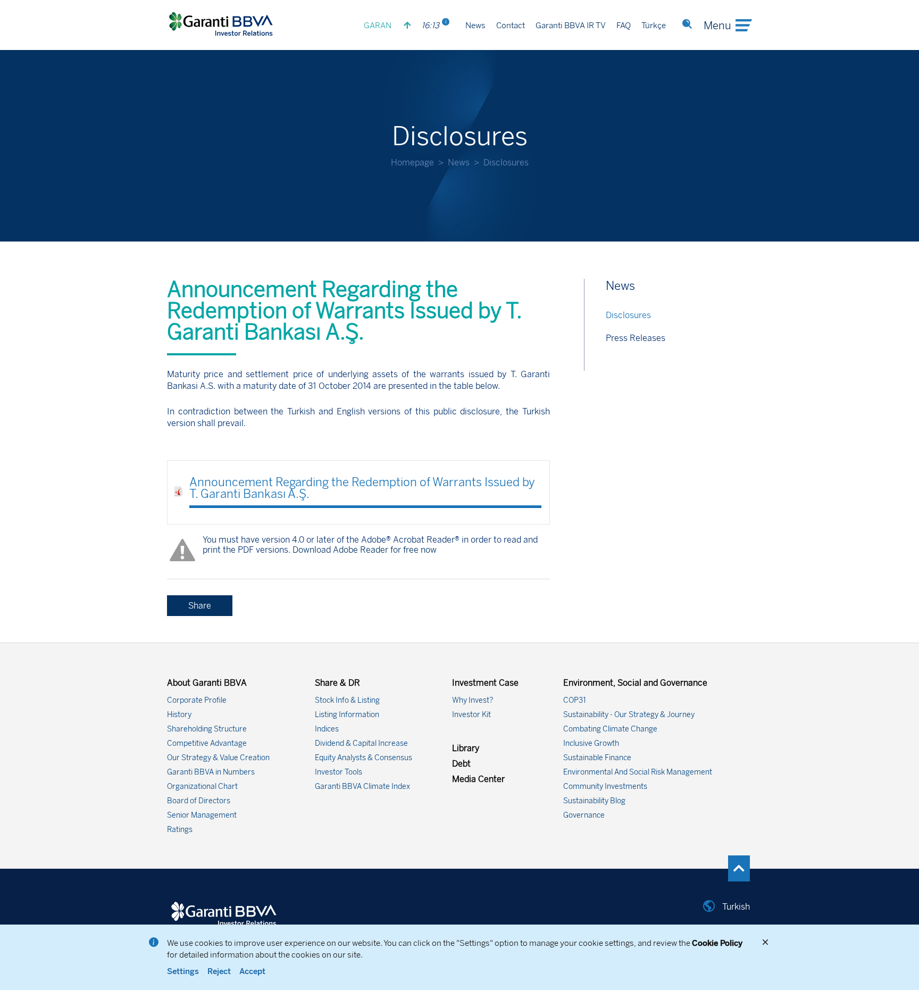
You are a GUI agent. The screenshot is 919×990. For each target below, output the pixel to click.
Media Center (478, 779)
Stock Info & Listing (347, 700)
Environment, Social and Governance (635, 683)
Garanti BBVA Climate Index (362, 786)
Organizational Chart (202, 786)
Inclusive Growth (591, 743)
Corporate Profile (197, 700)
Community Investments (605, 786)
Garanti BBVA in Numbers (211, 772)
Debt (461, 764)
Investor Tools (338, 772)
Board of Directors (198, 800)
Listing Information (347, 714)
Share (199, 606)
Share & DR (337, 683)
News (475, 25)
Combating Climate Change (610, 729)
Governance (584, 815)
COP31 (574, 700)
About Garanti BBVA (207, 683)
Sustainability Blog (594, 800)
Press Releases (635, 338)
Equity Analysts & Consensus (363, 757)
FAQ (623, 25)
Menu (717, 25)
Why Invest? (473, 700)
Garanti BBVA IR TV (571, 25)
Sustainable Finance (597, 757)
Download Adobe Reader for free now (363, 550)
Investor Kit (471, 714)
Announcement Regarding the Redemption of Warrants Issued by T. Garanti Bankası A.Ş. (362, 488)
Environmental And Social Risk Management (637, 772)
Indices (327, 729)
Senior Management (202, 815)
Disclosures (628, 315)
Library (465, 748)
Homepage (412, 162)
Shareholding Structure (207, 729)
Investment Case (485, 683)
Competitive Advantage (207, 743)
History (179, 714)
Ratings (180, 829)
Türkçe (653, 25)
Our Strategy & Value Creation (218, 757)
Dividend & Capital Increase (361, 743)
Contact (510, 25)
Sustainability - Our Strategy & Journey (629, 714)
